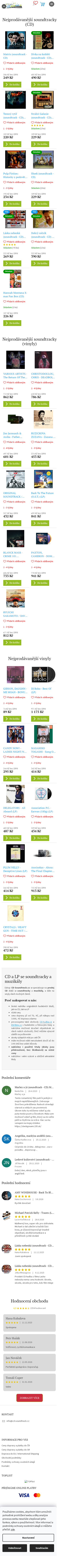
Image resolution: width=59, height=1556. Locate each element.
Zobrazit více (29, 1398)
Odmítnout (14, 1548)
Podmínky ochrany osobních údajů (18, 1462)
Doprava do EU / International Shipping (20, 1453)
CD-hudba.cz (46, 1021)
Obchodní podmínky (11, 1457)
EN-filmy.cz (16, 1025)
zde (13, 1529)
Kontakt (5, 1466)
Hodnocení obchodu (29, 1301)
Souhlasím (42, 1548)
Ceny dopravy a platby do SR (16, 1449)
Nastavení (28, 1538)
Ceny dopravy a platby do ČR (16, 1445)
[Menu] (51, 4)
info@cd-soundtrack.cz (18, 1421)
